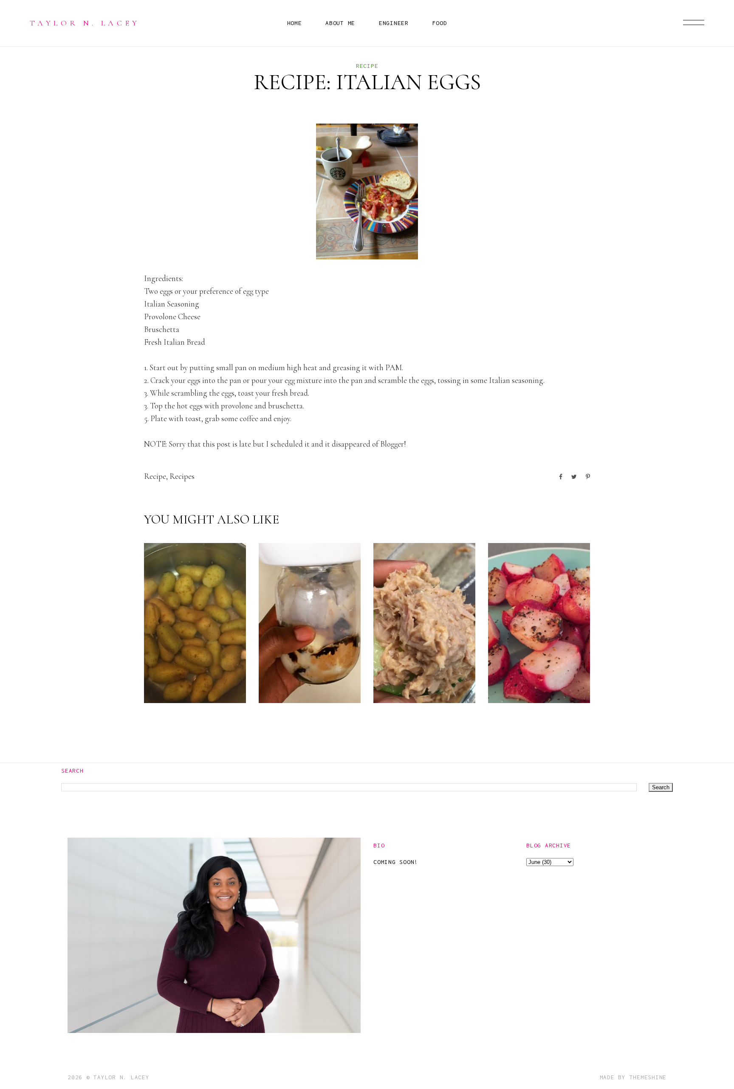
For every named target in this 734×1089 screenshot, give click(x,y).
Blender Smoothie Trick (301, 671)
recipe (367, 65)
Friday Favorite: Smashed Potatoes (186, 665)
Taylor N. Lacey (85, 23)
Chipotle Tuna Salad (423, 678)
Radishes (529, 685)
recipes (182, 476)
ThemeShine (648, 1077)
